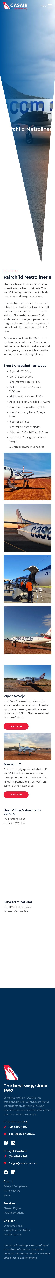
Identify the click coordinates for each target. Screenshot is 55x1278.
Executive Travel (13, 1225)
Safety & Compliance (16, 1186)
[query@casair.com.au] (6, 1134)
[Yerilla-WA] (27, 630)
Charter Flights (12, 1208)
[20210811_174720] (27, 528)
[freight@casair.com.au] (6, 1163)
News (7, 1195)
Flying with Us (12, 1190)
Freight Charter (13, 1234)
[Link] (15, 6)
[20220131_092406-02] (27, 476)
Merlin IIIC (12, 764)
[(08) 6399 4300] (6, 1127)
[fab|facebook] (6, 1143)
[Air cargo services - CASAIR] (27, 579)
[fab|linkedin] (13, 1143)
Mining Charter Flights (17, 1230)
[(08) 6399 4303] (6, 1156)
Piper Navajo (14, 696)
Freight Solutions (14, 1212)
